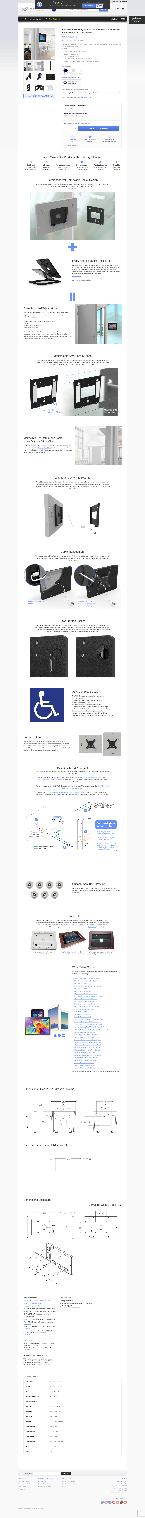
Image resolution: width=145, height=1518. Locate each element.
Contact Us (114, 1)
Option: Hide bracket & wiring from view (76, 113)
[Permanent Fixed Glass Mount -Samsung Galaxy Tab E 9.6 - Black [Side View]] (50, 62)
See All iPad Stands (80, 1011)
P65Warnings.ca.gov (42, 1364)
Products (23, 19)
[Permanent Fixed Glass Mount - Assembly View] (28, 84)
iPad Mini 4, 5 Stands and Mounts (85, 999)
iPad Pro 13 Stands (80, 988)
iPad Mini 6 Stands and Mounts (84, 1001)
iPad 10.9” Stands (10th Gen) (84, 1009)
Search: (67, 9)
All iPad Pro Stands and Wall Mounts (86, 978)
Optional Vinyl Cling (44, 448)
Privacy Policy (22, 1486)
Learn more (69, 108)
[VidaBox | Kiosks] (37, 9)
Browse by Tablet (36, 19)
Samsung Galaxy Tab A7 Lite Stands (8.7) (88, 1024)
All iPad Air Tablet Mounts (82, 991)
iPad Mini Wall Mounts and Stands (85, 994)
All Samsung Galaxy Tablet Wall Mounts (87, 1042)
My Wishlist (65, 1486)
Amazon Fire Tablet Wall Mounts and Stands (89, 1068)
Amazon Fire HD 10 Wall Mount (85, 1065)
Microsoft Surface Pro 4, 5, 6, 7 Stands (87, 1047)
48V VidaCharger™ (78, 788)
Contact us (95, 1071)
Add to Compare (72, 145)
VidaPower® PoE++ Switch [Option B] (50, 779)
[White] (81, 69)
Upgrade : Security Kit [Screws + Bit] (75, 105)
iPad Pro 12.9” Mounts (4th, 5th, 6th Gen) (88, 986)
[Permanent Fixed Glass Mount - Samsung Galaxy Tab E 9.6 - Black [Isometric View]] (54, 57)
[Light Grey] (73, 69)
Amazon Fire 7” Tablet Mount (84, 1063)
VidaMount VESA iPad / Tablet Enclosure (37, 1301)
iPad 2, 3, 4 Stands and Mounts (85, 1004)
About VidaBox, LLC (24, 1484)
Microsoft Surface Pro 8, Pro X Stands (87, 1050)
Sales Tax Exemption (24, 1481)
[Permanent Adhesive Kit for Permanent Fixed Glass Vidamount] (50, 84)
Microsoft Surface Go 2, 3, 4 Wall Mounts (88, 1055)
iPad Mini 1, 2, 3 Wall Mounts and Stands (88, 996)
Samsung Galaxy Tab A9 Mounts (85, 1032)
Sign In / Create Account (68, 1481)
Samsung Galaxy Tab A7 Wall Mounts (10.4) (89, 1027)
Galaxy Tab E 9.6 (86, 97)
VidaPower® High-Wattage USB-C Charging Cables (67, 792)
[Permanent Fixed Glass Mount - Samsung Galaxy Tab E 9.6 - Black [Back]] (50, 73)
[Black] (65, 69)
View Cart (64, 1484)
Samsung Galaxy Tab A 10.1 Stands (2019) (88, 1019)
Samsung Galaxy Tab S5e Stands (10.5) (87, 1040)
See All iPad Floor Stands (82, 1017)
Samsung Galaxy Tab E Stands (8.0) (86, 1037)
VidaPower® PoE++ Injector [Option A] (90, 777)
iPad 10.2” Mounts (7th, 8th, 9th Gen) (87, 1006)
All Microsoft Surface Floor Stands (85, 1060)
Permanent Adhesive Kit (31, 1306)
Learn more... (72, 188)
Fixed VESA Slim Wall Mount (32, 1303)
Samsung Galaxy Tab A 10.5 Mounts (86, 1022)
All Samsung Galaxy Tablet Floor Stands (87, 1045)
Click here (74, 925)
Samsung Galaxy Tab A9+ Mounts (85, 1035)
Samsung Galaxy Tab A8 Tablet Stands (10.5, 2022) (91, 1029)
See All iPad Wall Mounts (82, 1014)
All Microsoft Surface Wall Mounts (85, 1058)
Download (27, 1324)
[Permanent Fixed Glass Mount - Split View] (39, 84)
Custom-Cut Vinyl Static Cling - (78, 116)
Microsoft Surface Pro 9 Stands (84, 1052)
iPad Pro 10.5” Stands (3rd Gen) (85, 981)
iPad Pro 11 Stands (80, 983)
